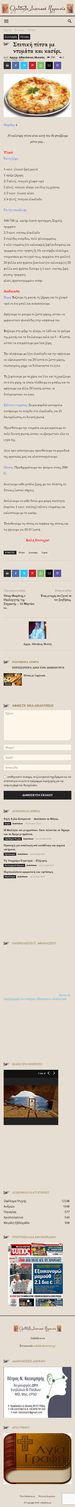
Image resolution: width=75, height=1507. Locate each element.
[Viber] (57, 65)
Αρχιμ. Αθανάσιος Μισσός (27, 57)
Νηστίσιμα (10, 876)
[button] (6, 21)
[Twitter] (24, 65)
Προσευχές (10, 854)
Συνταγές (19, 30)
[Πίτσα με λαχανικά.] (13, 679)
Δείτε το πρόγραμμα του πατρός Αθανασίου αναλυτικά (37, 997)
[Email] (49, 65)
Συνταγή (33, 552)
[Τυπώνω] (7, 65)
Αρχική (7, 30)
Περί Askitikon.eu (27, 1496)
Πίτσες (31, 30)
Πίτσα (22, 552)
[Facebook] (15, 65)
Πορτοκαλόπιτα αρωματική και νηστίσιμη (28, 872)
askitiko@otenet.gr (45, 1346)
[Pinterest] (32, 65)
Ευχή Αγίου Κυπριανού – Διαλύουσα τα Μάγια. (31, 819)
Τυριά (44, 552)
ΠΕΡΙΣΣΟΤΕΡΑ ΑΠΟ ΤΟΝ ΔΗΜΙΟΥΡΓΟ (38, 667)
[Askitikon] (37, 8)
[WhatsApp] (40, 65)
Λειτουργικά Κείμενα (14, 865)
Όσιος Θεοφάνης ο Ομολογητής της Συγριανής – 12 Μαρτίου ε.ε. (19, 602)
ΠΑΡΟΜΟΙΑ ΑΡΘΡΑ (25, 662)
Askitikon (18, 823)
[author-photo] (37, 639)
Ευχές (7, 823)
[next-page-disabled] (11, 693)
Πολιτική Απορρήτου (46, 1496)
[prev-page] (6, 693)
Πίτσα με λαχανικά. (35, 675)
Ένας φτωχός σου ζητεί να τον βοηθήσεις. (55, 598)
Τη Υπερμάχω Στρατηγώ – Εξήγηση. (25, 860)
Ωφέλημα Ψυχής (13, 839)
